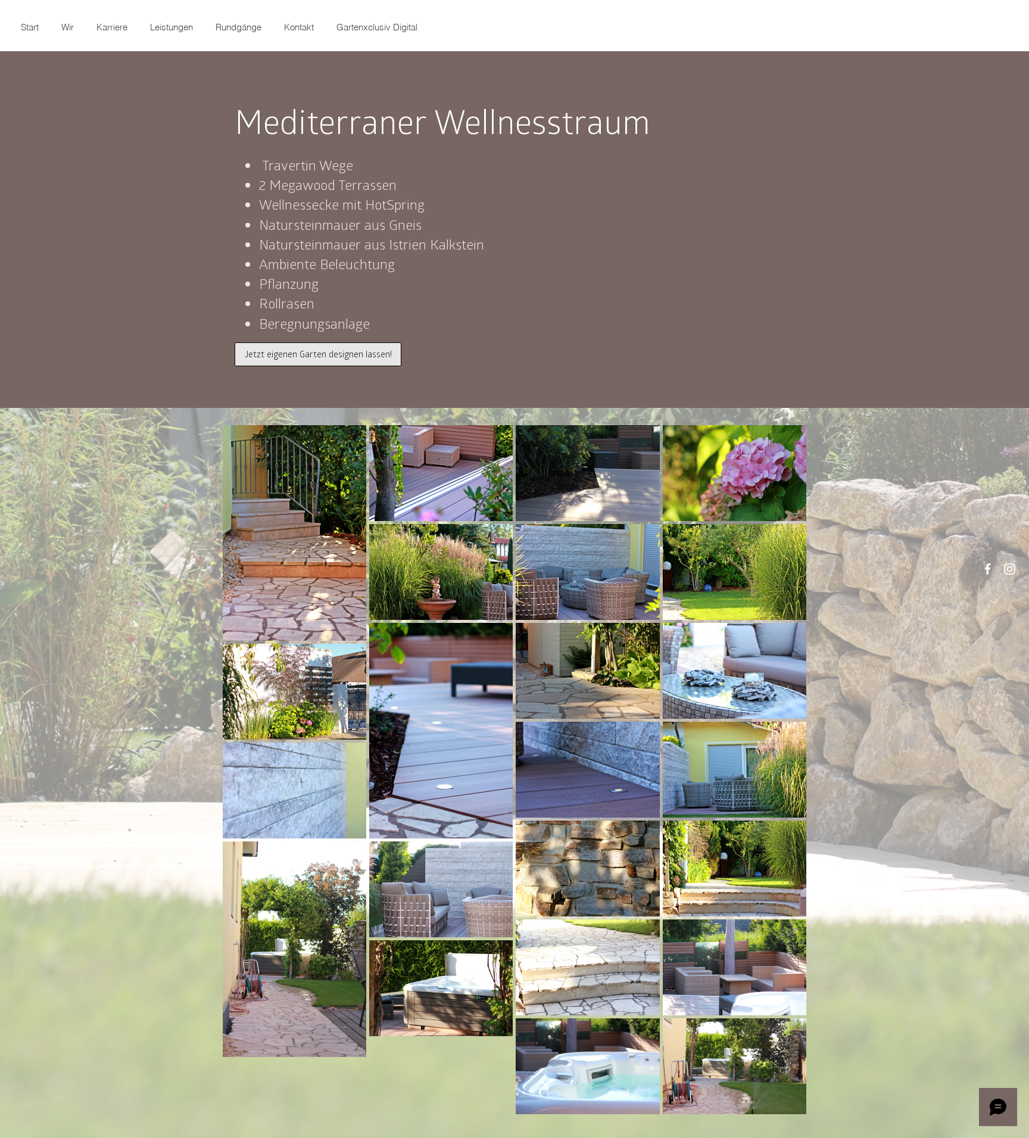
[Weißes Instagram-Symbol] (1009, 569)
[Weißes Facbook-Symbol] (987, 569)
